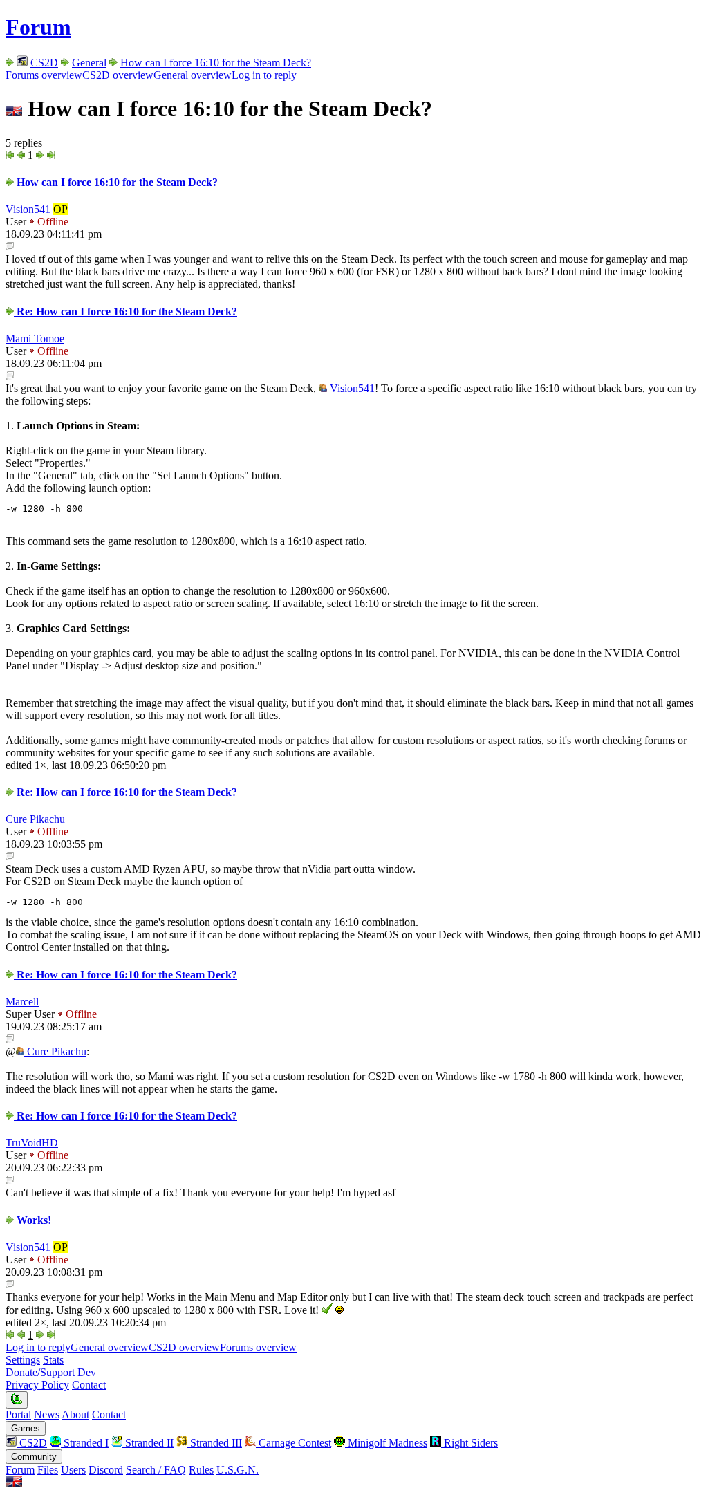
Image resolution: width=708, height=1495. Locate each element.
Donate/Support (40, 1372)
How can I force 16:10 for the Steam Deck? (215, 62)
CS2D (44, 62)
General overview (192, 75)
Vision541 (28, 209)
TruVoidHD (32, 1143)
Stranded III (214, 1443)
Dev (86, 1372)
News (46, 1414)
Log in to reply (264, 75)
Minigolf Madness (386, 1443)
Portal (18, 1414)
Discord (105, 1470)
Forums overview (44, 75)
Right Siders (469, 1443)
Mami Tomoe (35, 338)
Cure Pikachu (35, 819)
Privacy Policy (37, 1385)
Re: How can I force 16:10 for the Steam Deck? (125, 311)
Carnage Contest (293, 1443)
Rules (201, 1470)
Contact (89, 1385)
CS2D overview (117, 75)
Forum (38, 27)
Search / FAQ (156, 1470)
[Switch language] (14, 1483)
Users (73, 1470)
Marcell (22, 1002)
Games (25, 1428)
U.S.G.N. (237, 1470)
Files (47, 1470)
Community (34, 1456)
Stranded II (148, 1443)
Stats (53, 1360)
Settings (23, 1360)
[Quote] (10, 246)
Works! (32, 1220)
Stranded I (85, 1443)
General (89, 62)
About (75, 1414)
